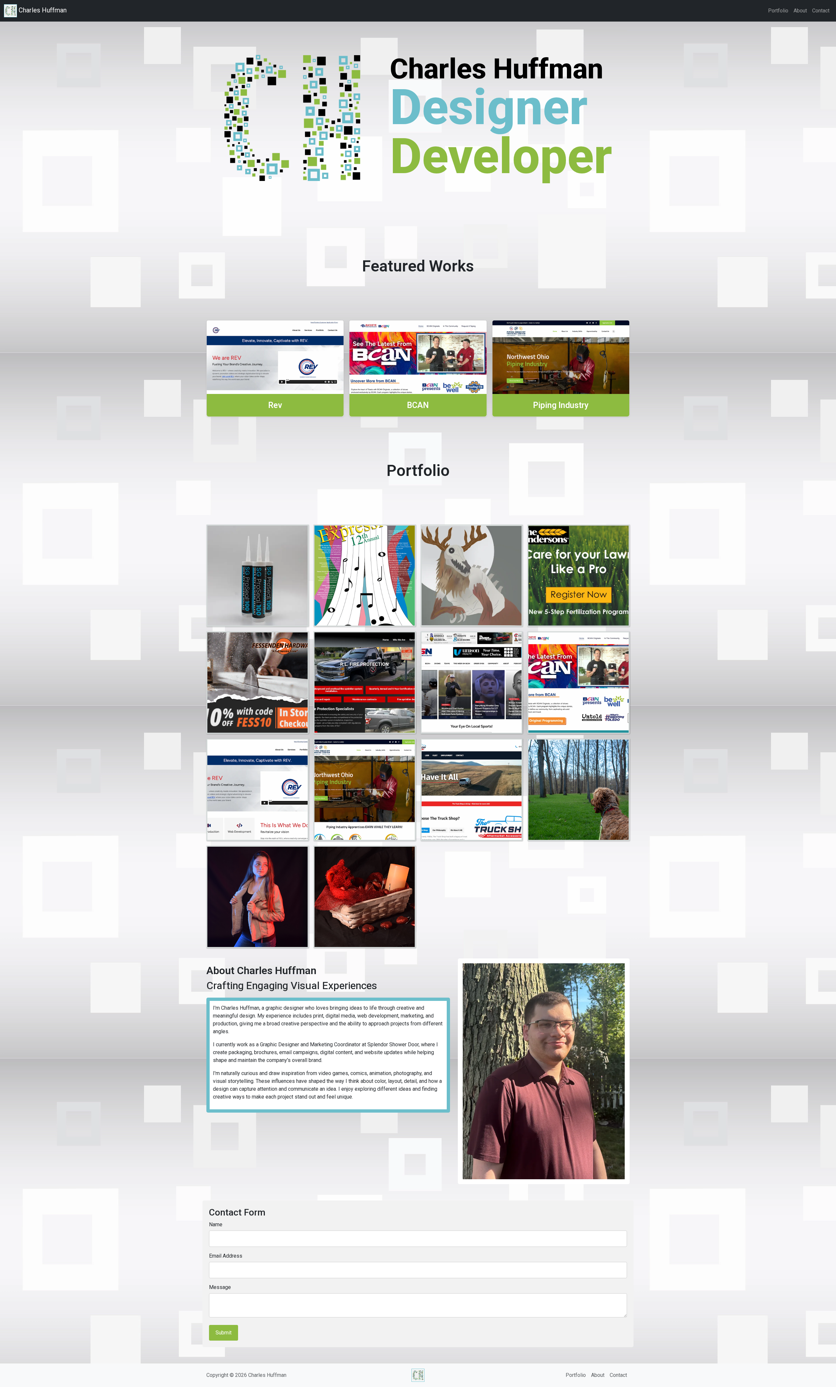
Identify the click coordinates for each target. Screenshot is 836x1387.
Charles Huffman (42, 10)
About (800, 11)
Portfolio (778, 11)
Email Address (225, 1256)
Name (215, 1224)
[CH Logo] (418, 1375)
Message (220, 1287)
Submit (224, 1333)
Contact (820, 11)
